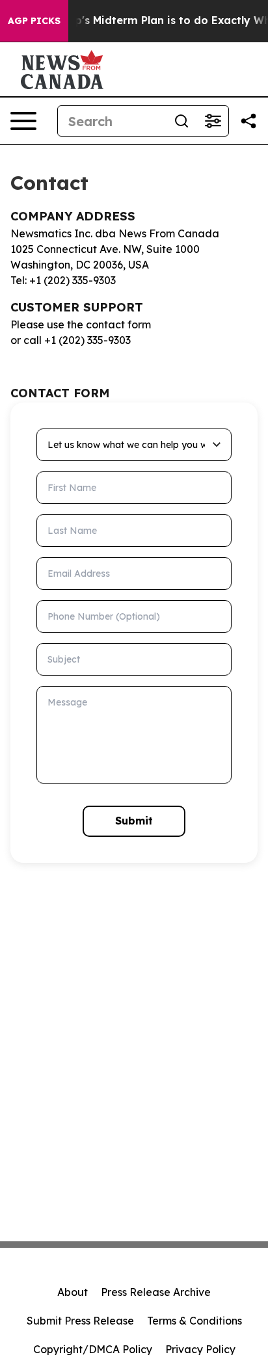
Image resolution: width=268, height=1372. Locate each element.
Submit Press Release (80, 1320)
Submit (134, 820)
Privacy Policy (200, 1349)
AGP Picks (34, 21)
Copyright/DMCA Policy (92, 1349)
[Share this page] (248, 121)
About (72, 1292)
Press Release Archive (156, 1292)
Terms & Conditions (194, 1320)
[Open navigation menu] (23, 121)
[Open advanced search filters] (212, 121)
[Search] (181, 121)
